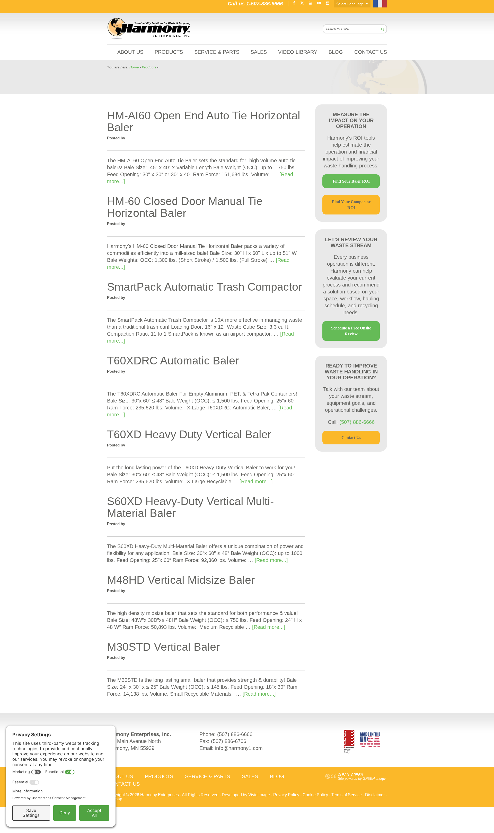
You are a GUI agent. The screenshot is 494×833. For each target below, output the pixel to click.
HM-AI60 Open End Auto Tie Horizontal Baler (203, 121)
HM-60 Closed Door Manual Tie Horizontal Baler (184, 207)
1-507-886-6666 (264, 3)
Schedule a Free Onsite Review (351, 331)
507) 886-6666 (235, 734)
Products (149, 67)
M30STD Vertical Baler (163, 647)
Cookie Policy (315, 795)
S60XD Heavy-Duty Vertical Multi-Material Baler (190, 507)
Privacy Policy (286, 795)
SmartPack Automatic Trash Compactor (204, 287)
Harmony (149, 28)
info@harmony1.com (239, 748)
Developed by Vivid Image (246, 795)
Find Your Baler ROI (351, 181)
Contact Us (351, 437)
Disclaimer (375, 795)
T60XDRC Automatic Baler (173, 360)
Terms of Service (346, 795)
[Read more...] (256, 481)
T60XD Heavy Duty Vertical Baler (189, 434)
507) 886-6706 (229, 741)
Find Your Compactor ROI (351, 205)
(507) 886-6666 (357, 422)
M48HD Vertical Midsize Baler (181, 580)
